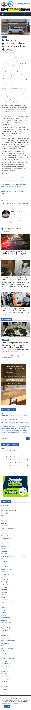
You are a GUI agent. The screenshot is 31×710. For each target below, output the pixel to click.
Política (3, 638)
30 (27, 465)
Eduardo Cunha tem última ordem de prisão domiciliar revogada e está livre (14, 203)
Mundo (3, 620)
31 (2, 468)
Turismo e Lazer (5, 684)
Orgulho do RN (5, 628)
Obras (2, 625)
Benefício (3, 513)
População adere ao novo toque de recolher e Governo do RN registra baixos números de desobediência (14, 253)
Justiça (2, 615)
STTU (2, 668)
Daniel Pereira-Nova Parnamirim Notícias (12, 556)
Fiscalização (4, 589)
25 (6, 465)
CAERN (3, 525)
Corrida (3, 548)
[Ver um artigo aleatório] (28, 14)
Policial (3, 635)
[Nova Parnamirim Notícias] (3, 14)
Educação (3, 566)
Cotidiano (3, 551)
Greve (2, 597)
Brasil (2, 523)
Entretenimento (5, 569)
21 (19, 462)
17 (2, 462)
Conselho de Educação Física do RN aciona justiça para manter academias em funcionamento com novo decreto (15, 310)
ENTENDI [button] (7, 706)
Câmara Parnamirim (6, 528)
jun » (6, 472)
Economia (3, 564)
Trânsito (3, 676)
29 (23, 465)
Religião (3, 645)
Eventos (3, 579)
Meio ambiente (5, 617)
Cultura (3, 554)
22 (23, 462)
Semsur (3, 661)
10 (2, 459)
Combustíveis (4, 546)
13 (15, 459)
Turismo (3, 681)
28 (19, 465)
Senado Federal (5, 663)
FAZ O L (3, 584)
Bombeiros (4, 520)
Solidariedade (4, 666)
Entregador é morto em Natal (9, 419)
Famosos (3, 582)
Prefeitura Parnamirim (7, 640)
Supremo (3, 671)
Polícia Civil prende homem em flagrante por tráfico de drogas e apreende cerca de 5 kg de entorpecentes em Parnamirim (15, 345)
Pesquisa (3, 633)
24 (2, 465)
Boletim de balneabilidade (8, 518)
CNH (2, 543)
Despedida (4, 561)
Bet (2, 515)
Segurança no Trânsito (7, 658)
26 (10, 465)
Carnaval (3, 531)
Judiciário (3, 612)
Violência (3, 689)
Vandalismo (4, 686)
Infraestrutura (4, 605)
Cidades (3, 536)
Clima (2, 541)
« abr (2, 472)
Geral (2, 594)
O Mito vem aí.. (5, 622)
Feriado (3, 587)
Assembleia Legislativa (7, 510)
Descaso (3, 559)
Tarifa (2, 674)
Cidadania (3, 533)
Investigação (4, 610)
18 (6, 462)
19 (10, 462)
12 (10, 459)
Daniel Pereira (14, 52)
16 (27, 459)
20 (15, 462)
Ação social (4, 505)
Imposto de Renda (6, 602)
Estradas (3, 577)
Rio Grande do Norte (6, 648)
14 (19, 459)
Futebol (3, 592)
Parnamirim (4, 630)
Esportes (3, 574)
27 (15, 465)
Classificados (4, 538)
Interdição (3, 607)
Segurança (5, 339)
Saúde (4, 37)
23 (27, 462)
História (3, 599)
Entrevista (3, 571)
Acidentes (3, 508)
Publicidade (4, 643)
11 (6, 459)
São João (3, 651)
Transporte (4, 679)
